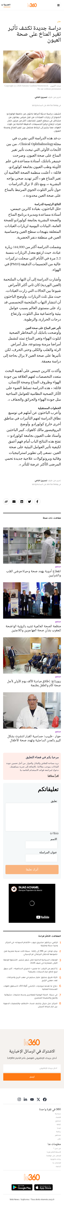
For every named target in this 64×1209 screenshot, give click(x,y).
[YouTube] (32, 1099)
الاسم (53, 839)
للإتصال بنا (57, 1163)
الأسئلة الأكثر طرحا (54, 1152)
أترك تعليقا (32, 869)
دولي (59, 21)
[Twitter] (38, 1099)
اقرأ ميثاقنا (53, 775)
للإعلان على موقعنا (53, 1155)
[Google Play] (21, 1187)
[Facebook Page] (45, 1099)
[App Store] (43, 1187)
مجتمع (58, 1121)
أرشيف (58, 1166)
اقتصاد (58, 1117)
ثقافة (59, 1124)
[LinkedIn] (25, 1099)
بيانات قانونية (55, 1159)
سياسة (58, 1114)
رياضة (58, 1131)
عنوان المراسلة (48, 852)
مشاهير (58, 1135)
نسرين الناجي (41, 97)
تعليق (54, 801)
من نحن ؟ (57, 1148)
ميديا (59, 1128)
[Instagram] (19, 1099)
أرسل (32, 1077)
